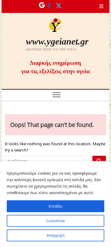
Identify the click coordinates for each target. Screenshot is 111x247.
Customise (55, 220)
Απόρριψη (56, 235)
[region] (55, 204)
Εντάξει (56, 206)
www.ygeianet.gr (57, 41)
